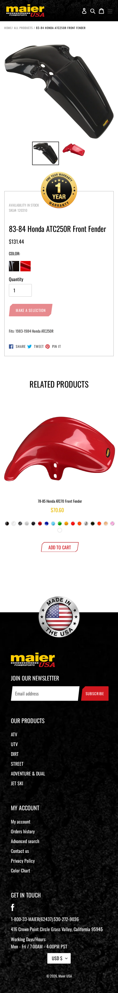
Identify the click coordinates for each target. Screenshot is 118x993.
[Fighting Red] (73, 525)
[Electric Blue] (53, 525)
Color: (14, 253)
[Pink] (112, 525)
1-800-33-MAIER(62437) (32, 919)
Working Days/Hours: (39, 943)
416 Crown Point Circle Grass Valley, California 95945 (57, 929)
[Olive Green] (92, 525)
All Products (23, 28)
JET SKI (17, 783)
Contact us (20, 850)
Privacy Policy (23, 860)
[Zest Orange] (79, 525)
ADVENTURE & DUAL (28, 773)
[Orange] (99, 525)
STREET (17, 763)
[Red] (40, 525)
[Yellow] (66, 525)
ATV (14, 734)
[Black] (7, 525)
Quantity (16, 279)
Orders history (23, 831)
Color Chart (20, 870)
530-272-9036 (66, 919)
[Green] (59, 525)
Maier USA (65, 975)
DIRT (15, 753)
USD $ (57, 958)
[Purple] (59, 531)
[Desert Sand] (106, 525)
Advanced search (25, 841)
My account (20, 821)
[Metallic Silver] (86, 525)
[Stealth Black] (33, 525)
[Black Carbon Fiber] (20, 525)
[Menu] (110, 11)
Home (8, 28)
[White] (13, 525)
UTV (14, 744)
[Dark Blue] (46, 525)
